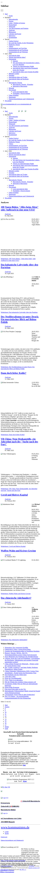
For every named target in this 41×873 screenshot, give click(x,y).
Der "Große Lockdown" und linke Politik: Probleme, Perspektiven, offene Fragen (21, 668)
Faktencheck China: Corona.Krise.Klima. (18, 649)
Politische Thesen (14, 45)
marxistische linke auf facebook (19, 79)
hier (25, 781)
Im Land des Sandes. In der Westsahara (21, 43)
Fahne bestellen (14, 95)
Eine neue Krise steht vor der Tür (15, 689)
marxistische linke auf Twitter (18, 77)
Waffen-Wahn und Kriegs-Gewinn (18, 550)
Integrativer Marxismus (20, 86)
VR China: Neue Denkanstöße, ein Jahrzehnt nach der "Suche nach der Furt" (19, 442)
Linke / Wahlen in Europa (17, 23)
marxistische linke (14, 55)
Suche (11, 16)
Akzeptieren (4, 870)
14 (5, 719)
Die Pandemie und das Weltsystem (15, 675)
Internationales (13, 19)
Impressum (12, 97)
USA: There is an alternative (14, 680)
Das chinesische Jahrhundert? (16, 598)
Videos (11, 46)
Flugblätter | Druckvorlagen (21, 93)
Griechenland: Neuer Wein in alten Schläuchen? (20, 694)
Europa (11, 21)
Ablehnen (11, 870)
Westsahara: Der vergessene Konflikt (16, 647)
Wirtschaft (12, 26)
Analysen (12, 30)
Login (7, 832)
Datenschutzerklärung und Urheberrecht (21, 99)
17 (5, 725)
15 (5, 721)
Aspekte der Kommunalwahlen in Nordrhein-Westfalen (22, 651)
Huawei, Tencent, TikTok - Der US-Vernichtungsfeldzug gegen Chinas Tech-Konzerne (21, 654)
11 (5, 714)
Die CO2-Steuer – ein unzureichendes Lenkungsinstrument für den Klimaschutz (18, 697)
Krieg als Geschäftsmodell (13, 678)
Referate (11, 88)
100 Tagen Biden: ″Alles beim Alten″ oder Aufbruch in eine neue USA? (20, 208)
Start (6, 14)
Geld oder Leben (10, 676)
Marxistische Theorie (15, 83)
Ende (6, 728)
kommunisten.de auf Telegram (18, 52)
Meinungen (12, 32)
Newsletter (8, 101)
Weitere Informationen (7, 872)
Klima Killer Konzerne (12, 687)
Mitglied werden (14, 73)
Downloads (12, 90)
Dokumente (12, 59)
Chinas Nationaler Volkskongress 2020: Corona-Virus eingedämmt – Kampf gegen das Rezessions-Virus (22, 672)
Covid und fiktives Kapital (14, 494)
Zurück (7, 707)
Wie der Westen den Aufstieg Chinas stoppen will (20, 682)
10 (5, 712)
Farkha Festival (13, 41)
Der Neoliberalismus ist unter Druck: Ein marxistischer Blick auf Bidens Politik (20, 319)
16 (5, 723)
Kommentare (13, 37)
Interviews (12, 35)
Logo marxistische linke (20, 92)
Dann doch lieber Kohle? (13, 373)
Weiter (7, 727)
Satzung (15, 61)
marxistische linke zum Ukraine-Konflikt (25, 72)
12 (5, 716)
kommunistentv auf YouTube (18, 48)
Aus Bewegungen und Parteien (18, 28)
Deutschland (13, 25)
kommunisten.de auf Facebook (18, 50)
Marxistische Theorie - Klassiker (23, 84)
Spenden (11, 75)
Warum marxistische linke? (17, 57)
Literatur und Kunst (15, 34)
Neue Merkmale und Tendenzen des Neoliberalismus (21, 656)
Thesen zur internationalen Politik (23, 66)
